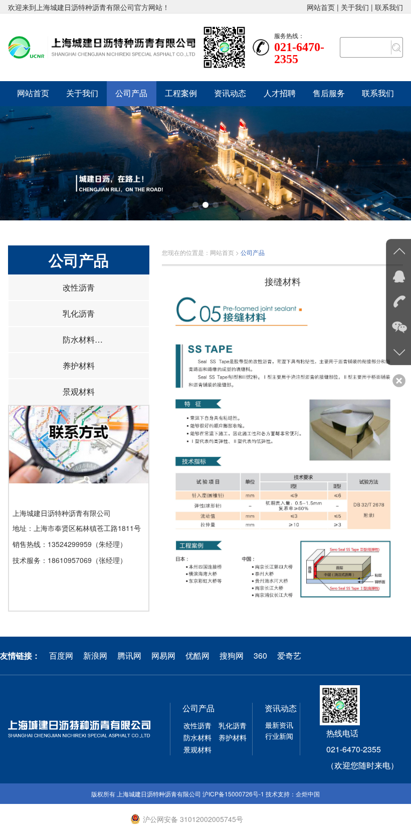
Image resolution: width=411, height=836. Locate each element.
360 (260, 655)
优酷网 (197, 655)
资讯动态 (230, 93)
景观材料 (79, 391)
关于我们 (82, 93)
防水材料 (79, 339)
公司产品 (131, 93)
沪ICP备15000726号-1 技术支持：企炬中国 (261, 793)
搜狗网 (232, 655)
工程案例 (181, 93)
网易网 (163, 655)
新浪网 (95, 655)
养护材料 (79, 365)
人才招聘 (280, 93)
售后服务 (329, 93)
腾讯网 (129, 655)
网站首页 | (324, 7)
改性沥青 (79, 287)
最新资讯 (279, 725)
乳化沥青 (79, 313)
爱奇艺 (289, 655)
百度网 (61, 655)
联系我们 (389, 7)
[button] (195, 205)
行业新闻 (279, 736)
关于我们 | (358, 7)
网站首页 (33, 93)
